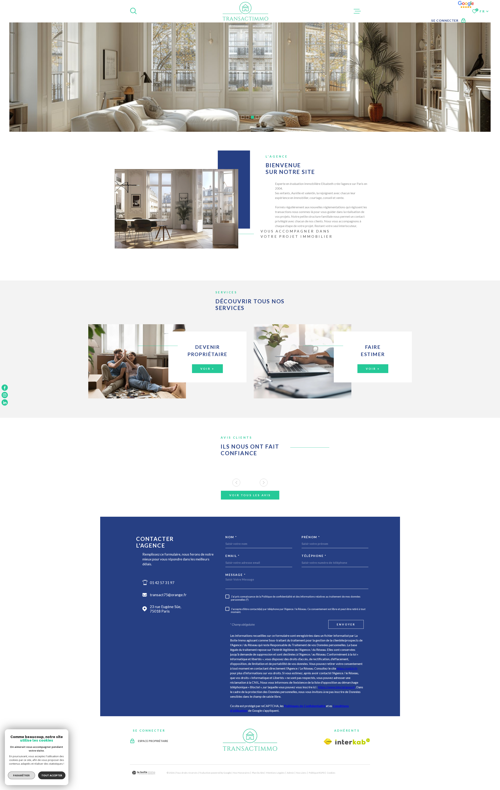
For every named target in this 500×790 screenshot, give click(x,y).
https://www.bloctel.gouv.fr (336, 687)
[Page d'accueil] (245, 11)
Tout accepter (51, 775)
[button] (242, 117)
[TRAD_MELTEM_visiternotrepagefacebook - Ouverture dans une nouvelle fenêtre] (5, 387)
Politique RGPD (317, 772)
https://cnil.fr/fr (347, 668)
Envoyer (346, 624)
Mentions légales (275, 772)
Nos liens (301, 772)
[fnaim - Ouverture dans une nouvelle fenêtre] (328, 741)
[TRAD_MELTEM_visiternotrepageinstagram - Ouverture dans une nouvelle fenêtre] (5, 395)
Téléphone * (314, 555)
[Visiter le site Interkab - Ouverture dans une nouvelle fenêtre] (352, 741)
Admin (290, 772)
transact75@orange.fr (168, 594)
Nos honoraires (241, 772)
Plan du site (258, 772)
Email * (232, 555)
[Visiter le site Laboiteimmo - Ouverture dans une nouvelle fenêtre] (143, 773)
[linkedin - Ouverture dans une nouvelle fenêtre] (5, 402)
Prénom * (311, 537)
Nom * (231, 537)
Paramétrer (21, 775)
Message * (235, 574)
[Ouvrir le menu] (357, 11)
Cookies (331, 773)
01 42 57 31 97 (162, 582)
